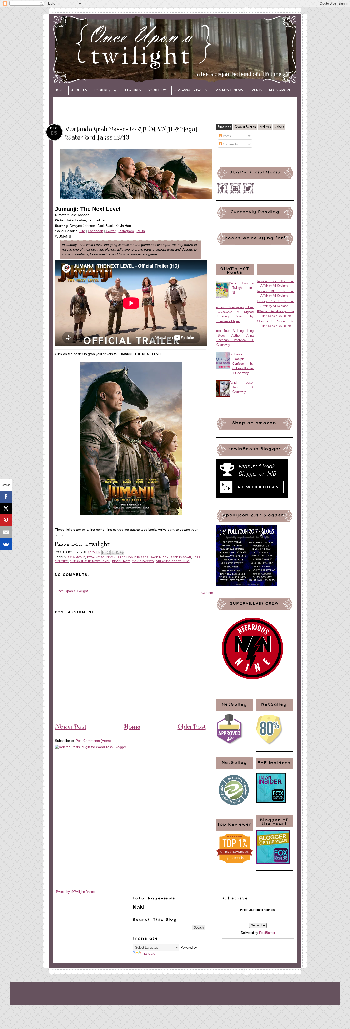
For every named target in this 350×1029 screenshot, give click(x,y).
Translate (148, 953)
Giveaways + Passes (190, 90)
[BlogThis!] (108, 552)
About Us (79, 90)
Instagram (126, 231)
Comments (230, 144)
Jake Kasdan (181, 557)
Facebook (95, 231)
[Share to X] (112, 552)
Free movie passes (133, 557)
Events (256, 90)
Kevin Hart (121, 561)
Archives (265, 127)
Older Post (192, 726)
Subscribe (224, 127)
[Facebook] (6, 497)
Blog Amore (280, 90)
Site (82, 231)
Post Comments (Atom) (93, 741)
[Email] (6, 532)
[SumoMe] (6, 544)
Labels (279, 127)
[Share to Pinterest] (122, 552)
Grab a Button (245, 127)
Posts (226, 136)
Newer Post (70, 726)
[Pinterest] (6, 520)
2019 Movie (76, 557)
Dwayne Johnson (101, 557)
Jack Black (159, 557)
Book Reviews (106, 90)
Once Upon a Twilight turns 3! (241, 287)
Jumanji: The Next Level (90, 561)
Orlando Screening (173, 561)
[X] (6, 508)
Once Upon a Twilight (72, 591)
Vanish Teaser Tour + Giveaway (241, 387)
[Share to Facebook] (117, 552)
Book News (158, 90)
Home (60, 90)
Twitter (111, 231)
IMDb (141, 231)
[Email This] (103, 552)
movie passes (143, 561)
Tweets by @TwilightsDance (75, 892)
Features (133, 90)
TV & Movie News (228, 90)
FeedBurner (267, 933)
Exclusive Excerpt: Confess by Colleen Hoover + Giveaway (241, 364)
